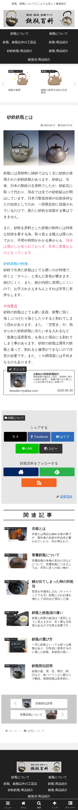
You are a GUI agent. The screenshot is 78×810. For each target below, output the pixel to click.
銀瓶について (58, 777)
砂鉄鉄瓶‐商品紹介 (20, 790)
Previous (3, 84)
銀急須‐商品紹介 (39, 796)
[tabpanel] (22, 83)
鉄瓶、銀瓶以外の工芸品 (20, 783)
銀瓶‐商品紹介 (57, 790)
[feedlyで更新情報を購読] (57, 472)
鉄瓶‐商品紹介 (57, 783)
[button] (50, 449)
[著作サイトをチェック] (21, 472)
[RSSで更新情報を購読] (39, 482)
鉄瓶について (16, 417)
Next (75, 84)
